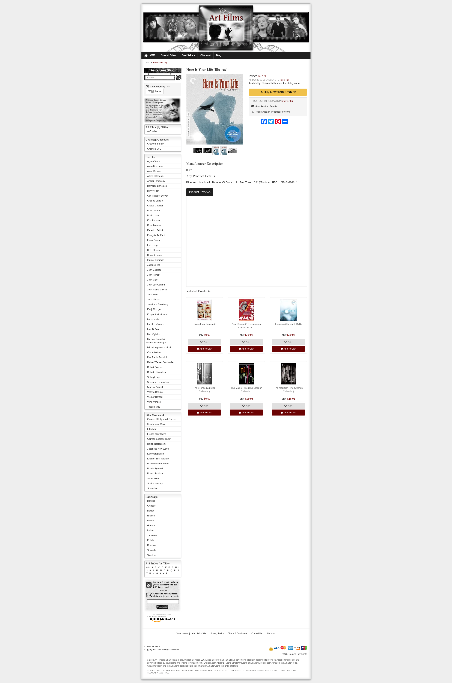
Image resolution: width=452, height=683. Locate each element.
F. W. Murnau (154, 225)
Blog (218, 55)
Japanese (152, 535)
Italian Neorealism (156, 444)
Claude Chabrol (155, 205)
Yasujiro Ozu (153, 406)
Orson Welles (154, 352)
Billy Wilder (153, 190)
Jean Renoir (153, 274)
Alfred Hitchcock (155, 176)
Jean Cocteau (154, 270)
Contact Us (256, 633)
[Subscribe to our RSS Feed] (162, 585)
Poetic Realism (155, 473)
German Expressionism (159, 439)
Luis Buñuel (153, 329)
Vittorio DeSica (155, 392)
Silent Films (153, 478)
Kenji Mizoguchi (155, 309)
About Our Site (199, 633)
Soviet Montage (155, 483)
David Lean (153, 215)
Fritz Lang (152, 245)
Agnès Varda (153, 161)
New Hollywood (155, 468)
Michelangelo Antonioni (159, 347)
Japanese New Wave (158, 448)
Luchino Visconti (155, 324)
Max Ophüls (153, 334)
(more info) (285, 80)
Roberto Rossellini (156, 372)
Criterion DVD (154, 149)
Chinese (151, 505)
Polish (150, 540)
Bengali (151, 501)
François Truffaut (156, 235)
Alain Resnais (154, 171)
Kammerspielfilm (155, 453)
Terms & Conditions (237, 633)
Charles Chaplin (155, 200)
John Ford (152, 294)
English (151, 515)
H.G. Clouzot (153, 250)
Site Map (270, 633)
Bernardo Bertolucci (157, 186)
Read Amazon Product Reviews (272, 111)
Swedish (151, 555)
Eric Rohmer (153, 220)
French (150, 520)
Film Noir (151, 429)
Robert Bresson (155, 367)
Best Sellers (188, 55)
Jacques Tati (153, 265)
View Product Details (266, 106)
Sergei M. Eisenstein (158, 382)
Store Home (182, 633)
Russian (151, 545)
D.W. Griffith (153, 210)
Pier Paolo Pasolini (157, 357)
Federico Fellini (155, 230)
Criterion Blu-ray (160, 63)
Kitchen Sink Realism (158, 458)
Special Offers (168, 55)
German (151, 525)
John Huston (153, 299)
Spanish (151, 550)
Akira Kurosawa (155, 166)
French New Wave (156, 434)
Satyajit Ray (153, 377)
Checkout (205, 55)
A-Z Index (152, 131)
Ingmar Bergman (155, 260)
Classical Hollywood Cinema (161, 419)
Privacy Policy (217, 633)
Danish (150, 510)
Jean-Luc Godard (156, 284)
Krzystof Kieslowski (157, 314)
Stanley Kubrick (155, 387)
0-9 (148, 567)
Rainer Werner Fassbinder (160, 362)
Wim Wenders (154, 402)
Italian (150, 530)
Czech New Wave (156, 424)
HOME (152, 55)
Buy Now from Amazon (279, 92)
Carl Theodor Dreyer (157, 195)
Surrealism (152, 488)
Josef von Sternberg (157, 304)
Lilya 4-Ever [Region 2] (204, 324)
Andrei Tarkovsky (156, 181)
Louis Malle (153, 319)
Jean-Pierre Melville (157, 289)
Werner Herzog (154, 397)
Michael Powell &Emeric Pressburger (155, 341)
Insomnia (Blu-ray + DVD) (288, 324)
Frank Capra (153, 240)
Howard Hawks (154, 255)
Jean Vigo (152, 279)
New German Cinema (158, 463)
